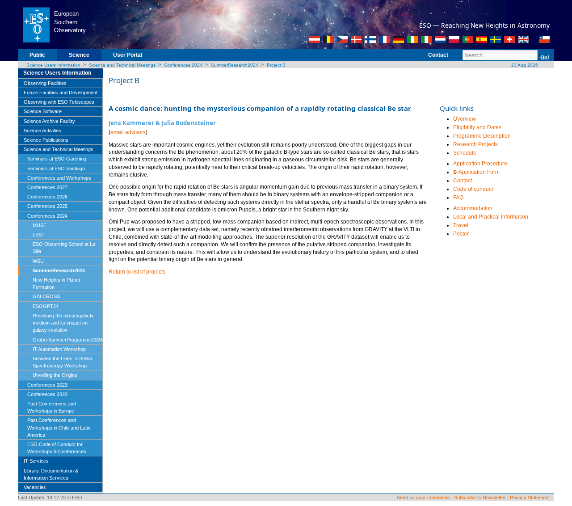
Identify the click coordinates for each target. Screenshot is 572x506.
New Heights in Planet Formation (56, 283)
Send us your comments (423, 497)
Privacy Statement (530, 497)
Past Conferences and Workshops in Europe (51, 407)
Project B (276, 65)
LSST (39, 234)
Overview (464, 119)
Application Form (479, 172)
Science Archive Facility (49, 121)
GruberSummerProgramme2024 (68, 339)
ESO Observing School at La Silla (64, 247)
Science (79, 55)
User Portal (127, 55)
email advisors (128, 132)
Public (37, 55)
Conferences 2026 (47, 196)
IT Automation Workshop (59, 349)
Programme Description (482, 136)
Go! (544, 58)
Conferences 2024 (183, 65)
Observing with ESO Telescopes (59, 102)
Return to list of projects (137, 272)
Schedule (464, 153)
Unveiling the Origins (55, 375)
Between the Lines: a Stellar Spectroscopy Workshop (63, 362)
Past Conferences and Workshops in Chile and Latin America (58, 427)
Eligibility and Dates (477, 127)
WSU (38, 261)
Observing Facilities (45, 83)
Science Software (43, 111)
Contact (438, 55)
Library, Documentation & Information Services (51, 474)
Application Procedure (480, 163)
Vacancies (35, 487)
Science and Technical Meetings (122, 65)
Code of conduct (473, 189)
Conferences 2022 (47, 394)
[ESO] (36, 24)
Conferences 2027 (47, 187)
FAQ (458, 197)
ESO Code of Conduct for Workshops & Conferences (56, 448)
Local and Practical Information (490, 217)
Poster (461, 234)
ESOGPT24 (46, 306)
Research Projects (475, 144)
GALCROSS (46, 296)
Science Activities (42, 130)
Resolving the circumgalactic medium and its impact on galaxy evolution (64, 323)
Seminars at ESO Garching (56, 158)
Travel (461, 225)
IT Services (36, 461)
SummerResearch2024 (234, 65)
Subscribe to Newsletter (480, 497)
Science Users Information (53, 65)
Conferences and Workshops (59, 178)
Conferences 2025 (47, 206)
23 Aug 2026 (524, 65)
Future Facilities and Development (60, 92)
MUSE (39, 225)
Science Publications (46, 140)
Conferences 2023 (47, 385)
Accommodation (472, 208)
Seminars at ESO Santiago (56, 168)
